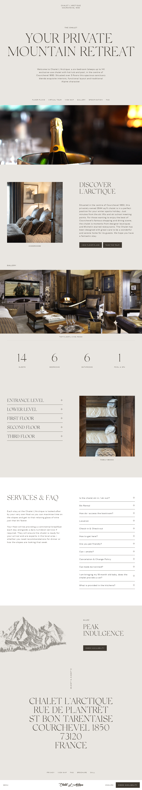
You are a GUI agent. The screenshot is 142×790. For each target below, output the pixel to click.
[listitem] (71, 305)
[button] (35, 400)
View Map (62, 772)
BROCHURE (82, 772)
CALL (92, 772)
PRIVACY (50, 772)
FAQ (72, 772)
